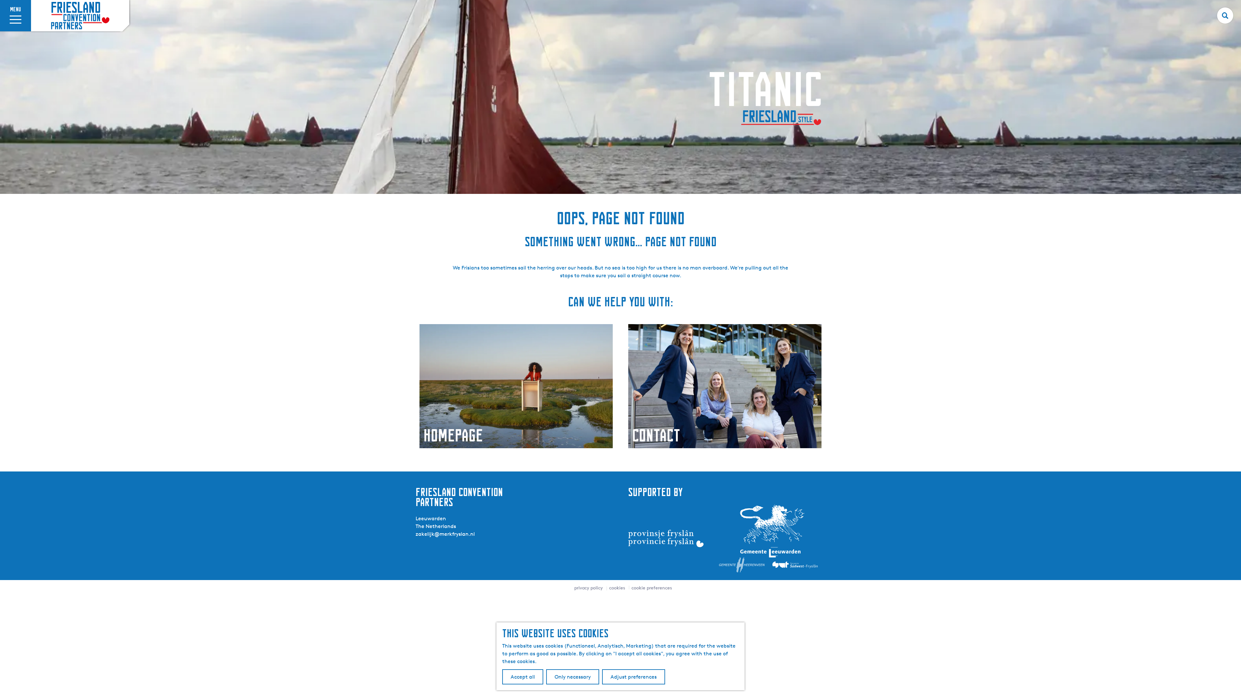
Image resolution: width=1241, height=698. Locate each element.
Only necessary (573, 677)
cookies (617, 587)
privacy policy (588, 587)
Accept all (523, 677)
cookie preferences (651, 587)
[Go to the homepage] (80, 16)
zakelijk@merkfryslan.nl (445, 534)
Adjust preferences (633, 677)
